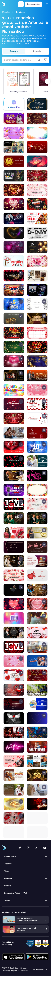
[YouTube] (45, 848)
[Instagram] (28, 848)
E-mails (37, 51)
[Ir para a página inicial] (3, 4)
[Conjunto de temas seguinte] (47, 81)
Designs (14, 51)
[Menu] (47, 4)
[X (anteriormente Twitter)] (36, 848)
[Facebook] (20, 848)
